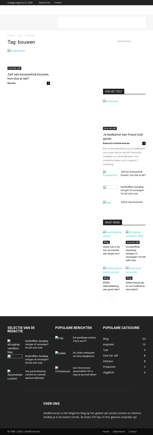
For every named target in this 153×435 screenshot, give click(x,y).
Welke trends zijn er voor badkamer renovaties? (135, 286)
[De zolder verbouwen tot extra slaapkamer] (62, 356)
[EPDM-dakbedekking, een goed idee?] (113, 273)
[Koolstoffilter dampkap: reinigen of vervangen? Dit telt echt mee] (110, 190)
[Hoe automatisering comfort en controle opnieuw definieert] (14, 375)
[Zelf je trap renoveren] (110, 205)
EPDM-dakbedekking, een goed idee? (111, 286)
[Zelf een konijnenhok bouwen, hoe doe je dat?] (28, 59)
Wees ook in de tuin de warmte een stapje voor (111, 250)
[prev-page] (105, 297)
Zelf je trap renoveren (132, 202)
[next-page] (111, 297)
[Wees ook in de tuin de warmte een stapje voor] (113, 237)
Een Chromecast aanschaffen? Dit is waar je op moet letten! (84, 371)
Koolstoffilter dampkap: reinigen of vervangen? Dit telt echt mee (132, 190)
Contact (58, 2)
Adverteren (45, 2)
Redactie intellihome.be (116, 143)
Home (10, 35)
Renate (11, 83)
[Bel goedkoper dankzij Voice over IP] (62, 341)
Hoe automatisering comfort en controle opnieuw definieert (35, 374)
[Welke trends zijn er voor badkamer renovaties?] (136, 273)
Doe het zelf (14, 68)
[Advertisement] (101, 22)
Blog (106, 242)
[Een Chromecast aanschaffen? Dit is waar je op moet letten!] (62, 371)
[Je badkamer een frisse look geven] (124, 114)
